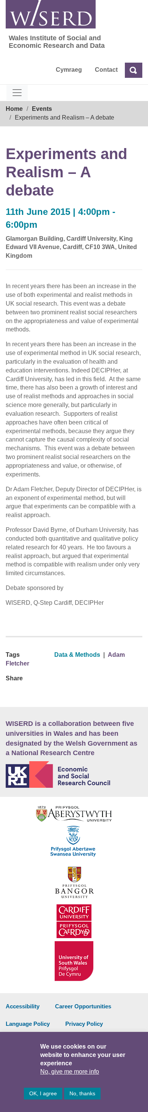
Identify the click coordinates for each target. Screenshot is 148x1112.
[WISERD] (51, 14)
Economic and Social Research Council (74, 774)
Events (42, 109)
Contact (106, 69)
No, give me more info (69, 1071)
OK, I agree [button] (43, 1093)
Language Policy (28, 1024)
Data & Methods (77, 654)
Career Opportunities (83, 1006)
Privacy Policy (84, 1024)
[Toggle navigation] (17, 92)
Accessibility (22, 1006)
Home (14, 109)
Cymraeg (69, 69)
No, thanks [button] (82, 1093)
